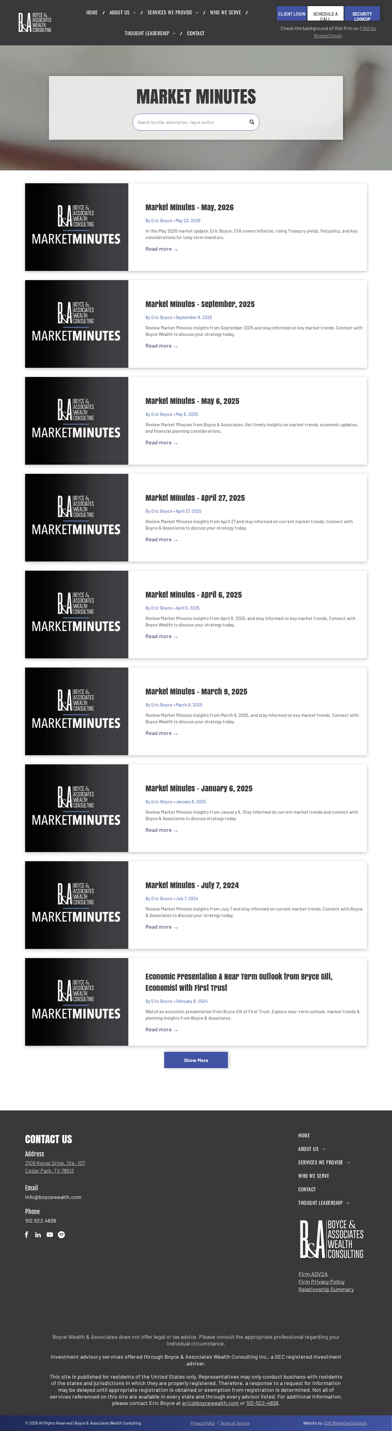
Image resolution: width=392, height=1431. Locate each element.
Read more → (162, 248)
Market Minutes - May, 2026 (189, 207)
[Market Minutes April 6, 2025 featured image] (77, 614)
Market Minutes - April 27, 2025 (195, 497)
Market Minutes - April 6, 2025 (193, 594)
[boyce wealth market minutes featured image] (77, 905)
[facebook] (26, 1235)
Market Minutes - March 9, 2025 (196, 691)
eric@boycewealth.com (210, 1402)
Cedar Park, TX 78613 (49, 1170)
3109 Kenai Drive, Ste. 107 (55, 1162)
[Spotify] (61, 1235)
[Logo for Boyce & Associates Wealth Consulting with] (77, 324)
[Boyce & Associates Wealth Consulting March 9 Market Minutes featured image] (77, 711)
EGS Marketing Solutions (345, 1423)
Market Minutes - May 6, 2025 (192, 400)
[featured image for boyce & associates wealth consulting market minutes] (77, 421)
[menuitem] (93, 12)
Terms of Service (235, 1423)
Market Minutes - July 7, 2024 (192, 885)
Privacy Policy (203, 1423)
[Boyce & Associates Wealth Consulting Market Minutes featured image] (77, 517)
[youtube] (50, 1235)
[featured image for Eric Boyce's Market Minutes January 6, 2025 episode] (77, 808)
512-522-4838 (262, 1402)
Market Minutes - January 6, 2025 (199, 788)
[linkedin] (38, 1235)
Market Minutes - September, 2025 (200, 304)
